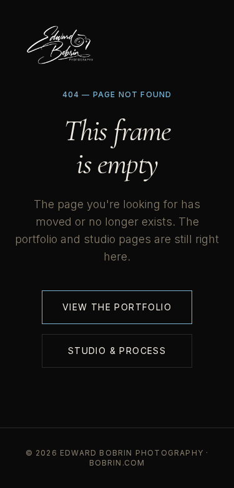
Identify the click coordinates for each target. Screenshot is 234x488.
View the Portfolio (117, 307)
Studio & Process (117, 350)
